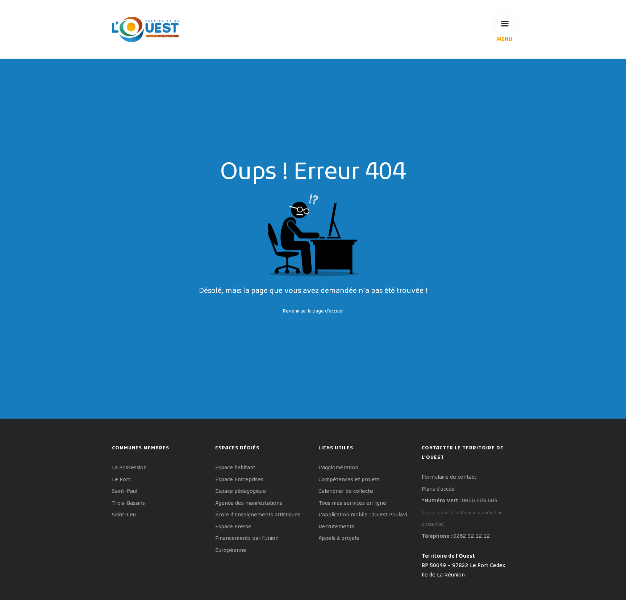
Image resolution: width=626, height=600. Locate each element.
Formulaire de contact (449, 477)
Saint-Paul (124, 491)
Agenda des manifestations (248, 503)
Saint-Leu (124, 515)
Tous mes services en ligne (352, 503)
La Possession (129, 468)
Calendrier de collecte (345, 491)
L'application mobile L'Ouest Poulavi (362, 515)
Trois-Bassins (128, 503)
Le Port (121, 480)
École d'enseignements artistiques (257, 515)
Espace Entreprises (239, 480)
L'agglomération (338, 468)
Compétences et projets (349, 480)
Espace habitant (235, 468)
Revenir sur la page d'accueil (313, 311)
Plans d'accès (438, 489)
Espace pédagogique (240, 491)
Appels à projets (338, 538)
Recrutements (336, 527)
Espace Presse (233, 527)
